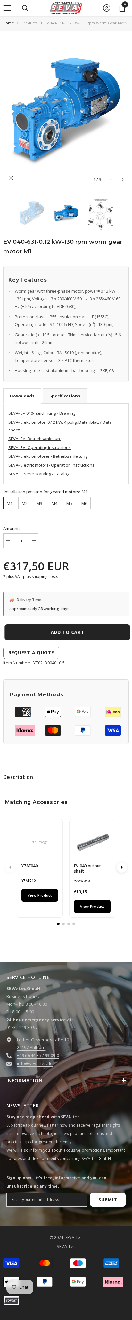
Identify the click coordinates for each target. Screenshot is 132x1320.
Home (8, 23)
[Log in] (106, 8)
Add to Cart (66, 632)
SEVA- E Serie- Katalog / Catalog (38, 474)
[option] (66, 110)
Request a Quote (31, 653)
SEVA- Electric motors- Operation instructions (51, 465)
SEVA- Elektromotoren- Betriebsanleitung (47, 456)
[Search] (25, 8)
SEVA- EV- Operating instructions (39, 447)
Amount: (11, 528)
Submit (107, 1200)
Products (29, 23)
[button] (122, 179)
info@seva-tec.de (35, 1063)
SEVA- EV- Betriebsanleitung (35, 438)
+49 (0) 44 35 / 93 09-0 (38, 1055)
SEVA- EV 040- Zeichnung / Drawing (41, 413)
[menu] (7, 8)
